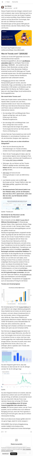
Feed (8, 2)
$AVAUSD (23, 54)
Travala (22, 220)
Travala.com (7, 81)
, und (16, 184)
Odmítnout (5, 454)
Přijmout (13, 454)
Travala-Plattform (24, 307)
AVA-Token (4, 65)
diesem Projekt (16, 331)
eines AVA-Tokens (11, 160)
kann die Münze (12, 403)
